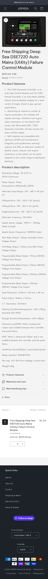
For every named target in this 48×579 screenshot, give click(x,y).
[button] (5, 8)
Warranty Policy (12, 501)
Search (8, 477)
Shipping (5, 78)
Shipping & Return (13, 495)
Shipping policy (38, 573)
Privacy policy (11, 573)
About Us (9, 483)
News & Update (12, 507)
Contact (8, 489)
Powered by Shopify (24, 569)
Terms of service (24, 573)
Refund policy (38, 569)
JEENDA (14, 569)
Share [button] (7, 397)
